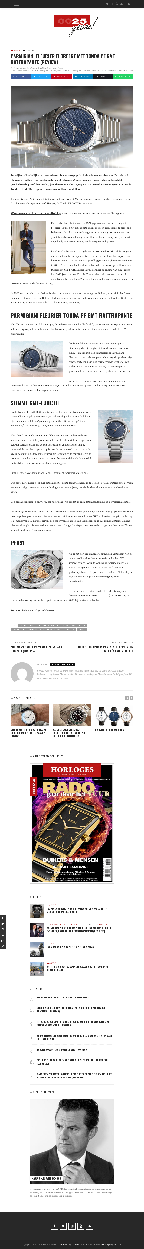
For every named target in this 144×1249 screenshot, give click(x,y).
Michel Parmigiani (40, 70)
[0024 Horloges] (72, 26)
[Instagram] (112, 4)
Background (57, 924)
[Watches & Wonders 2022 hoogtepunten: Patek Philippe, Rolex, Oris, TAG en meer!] (72, 715)
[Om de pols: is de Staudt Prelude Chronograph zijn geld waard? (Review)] (30, 715)
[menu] (16, 4)
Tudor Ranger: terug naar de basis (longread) (62, 1049)
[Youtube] (116, 4)
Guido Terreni (23, 70)
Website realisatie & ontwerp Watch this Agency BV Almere (97, 1244)
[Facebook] (103, 4)
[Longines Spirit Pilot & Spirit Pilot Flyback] (37, 949)
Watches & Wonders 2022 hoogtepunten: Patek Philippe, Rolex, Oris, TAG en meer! (69, 733)
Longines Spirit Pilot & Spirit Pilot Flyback (70, 947)
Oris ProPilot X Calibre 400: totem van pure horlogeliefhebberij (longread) (72, 1062)
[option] (30, 721)
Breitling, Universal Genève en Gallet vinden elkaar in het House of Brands (78, 968)
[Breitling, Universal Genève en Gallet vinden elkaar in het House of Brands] (37, 968)
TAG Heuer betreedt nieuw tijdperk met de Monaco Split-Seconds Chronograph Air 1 (77, 910)
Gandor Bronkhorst (39, 68)
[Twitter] (107, 4)
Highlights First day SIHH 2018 (111, 729)
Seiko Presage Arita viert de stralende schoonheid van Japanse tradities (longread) (71, 1009)
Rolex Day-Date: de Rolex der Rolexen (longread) (63, 997)
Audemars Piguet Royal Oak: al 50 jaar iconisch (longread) (36, 649)
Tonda (130, 70)
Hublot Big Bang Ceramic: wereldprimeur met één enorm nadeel (105, 649)
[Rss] (121, 4)
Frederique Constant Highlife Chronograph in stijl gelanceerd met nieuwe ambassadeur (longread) (73, 1023)
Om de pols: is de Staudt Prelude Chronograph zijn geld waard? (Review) (28, 733)
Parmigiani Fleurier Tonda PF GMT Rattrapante (94, 70)
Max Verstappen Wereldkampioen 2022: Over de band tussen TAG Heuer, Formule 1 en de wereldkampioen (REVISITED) (79, 929)
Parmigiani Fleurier (60, 70)
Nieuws (30, 50)
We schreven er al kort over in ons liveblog (36, 213)
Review (122, 70)
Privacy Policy (65, 1244)
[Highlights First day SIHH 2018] (114, 715)
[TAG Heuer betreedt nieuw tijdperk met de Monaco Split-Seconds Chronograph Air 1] (37, 910)
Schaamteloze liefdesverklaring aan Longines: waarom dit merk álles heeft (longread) (74, 1037)
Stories (102, 924)
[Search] (129, 4)
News (17, 50)
